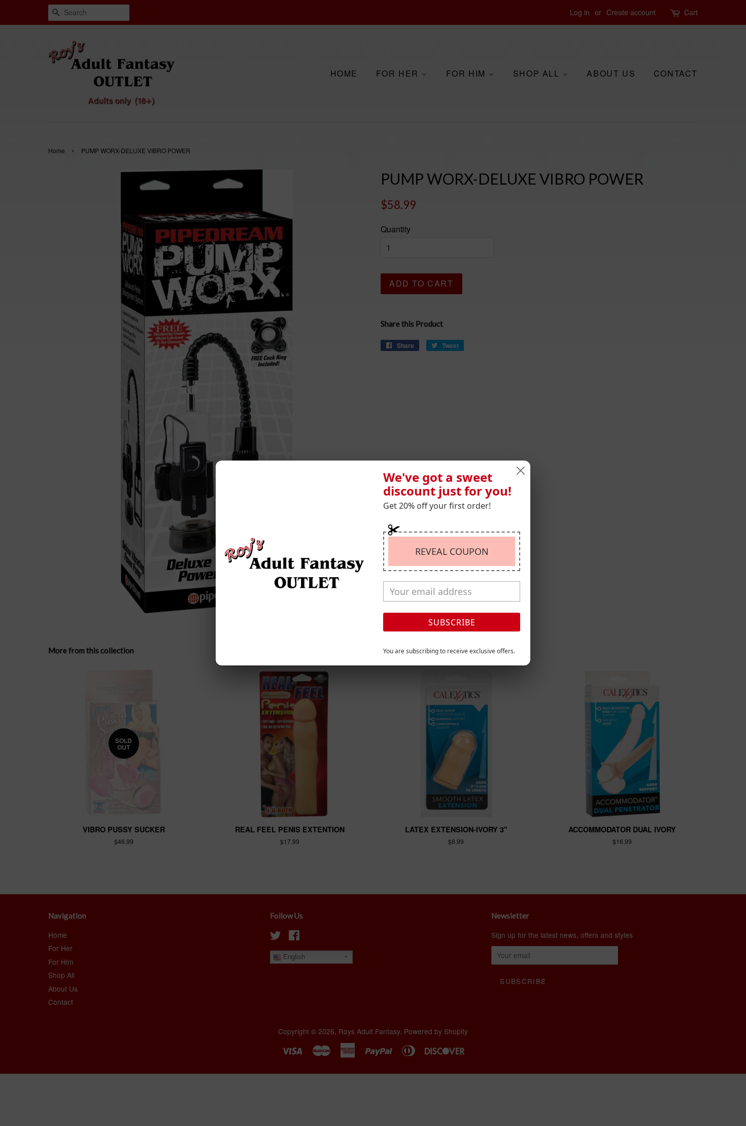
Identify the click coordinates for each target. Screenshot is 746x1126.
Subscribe (452, 622)
